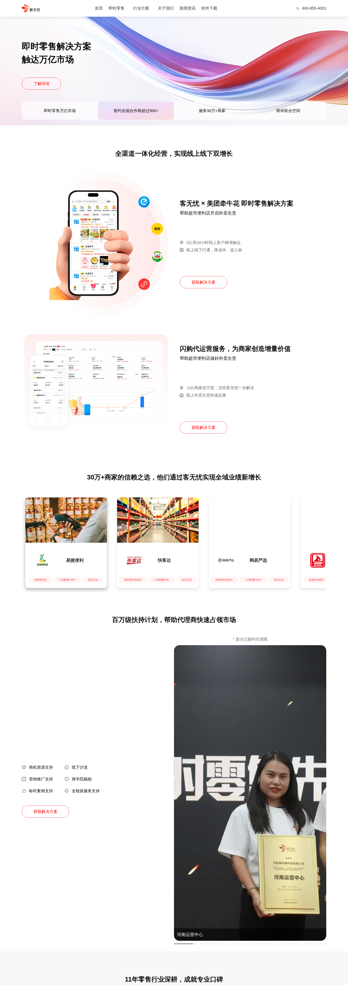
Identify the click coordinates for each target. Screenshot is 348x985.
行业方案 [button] (141, 8)
